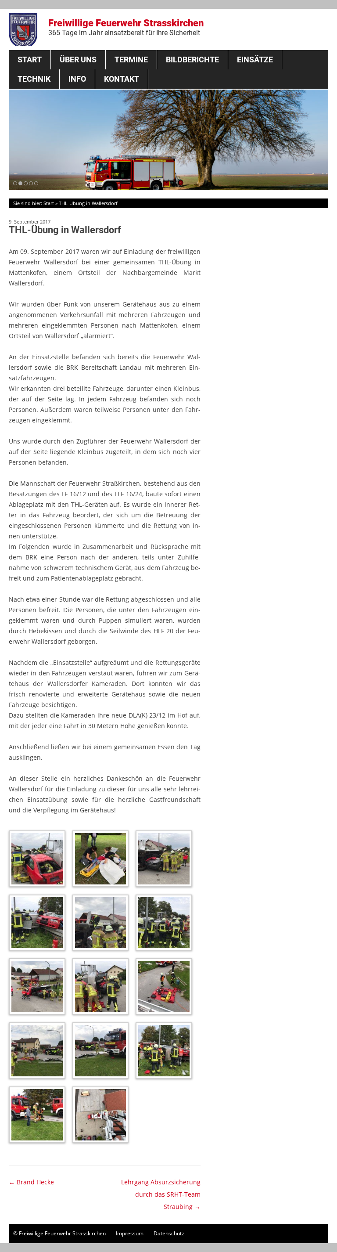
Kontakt (121, 78)
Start (30, 59)
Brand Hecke (31, 1182)
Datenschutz (169, 1233)
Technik (34, 78)
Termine (131, 59)
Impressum (129, 1233)
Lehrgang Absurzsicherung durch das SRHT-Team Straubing (161, 1194)
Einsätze (255, 59)
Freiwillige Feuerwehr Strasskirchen (126, 27)
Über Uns (78, 59)
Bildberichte (192, 59)
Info (77, 78)
